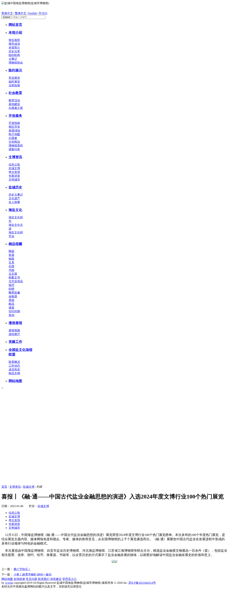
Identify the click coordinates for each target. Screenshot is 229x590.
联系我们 (43, 579)
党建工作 (15, 342)
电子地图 (14, 134)
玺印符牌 (14, 311)
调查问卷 (14, 149)
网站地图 (15, 381)
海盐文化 (15, 210)
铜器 (11, 258)
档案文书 (14, 277)
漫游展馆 (15, 323)
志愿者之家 (16, 107)
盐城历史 (15, 187)
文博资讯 (15, 157)
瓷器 (11, 254)
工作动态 (14, 365)
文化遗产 (14, 198)
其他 (11, 315)
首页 (4, 486)
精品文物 (14, 373)
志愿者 (13, 138)
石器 (11, 266)
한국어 (43, 13)
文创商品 (14, 141)
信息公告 (14, 164)
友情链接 (19, 579)
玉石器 (13, 273)
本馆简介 (14, 47)
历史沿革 (14, 51)
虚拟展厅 (14, 334)
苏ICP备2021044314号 (142, 582)
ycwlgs (9, 582)
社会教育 (15, 93)
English (32, 13)
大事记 (13, 58)
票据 (11, 300)
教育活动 (14, 100)
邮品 (11, 303)
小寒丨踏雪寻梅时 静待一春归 (33, 574)
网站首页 (15, 25)
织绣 (11, 288)
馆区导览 (14, 126)
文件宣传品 (16, 281)
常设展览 (14, 77)
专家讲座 (14, 175)
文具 (11, 262)
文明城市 (14, 179)
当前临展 (14, 85)
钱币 (11, 285)
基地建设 (14, 104)
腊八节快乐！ (22, 569)
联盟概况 (14, 361)
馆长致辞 (14, 40)
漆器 (11, 307)
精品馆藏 (15, 244)
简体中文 (7, 13)
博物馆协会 (16, 62)
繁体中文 (20, 13)
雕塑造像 (14, 292)
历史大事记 (16, 194)
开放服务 (15, 115)
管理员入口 (69, 579)
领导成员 (14, 43)
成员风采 (14, 369)
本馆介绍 (15, 32)
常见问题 (31, 579)
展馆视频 (14, 330)
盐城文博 (14, 168)
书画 (11, 270)
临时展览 (14, 81)
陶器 (11, 251)
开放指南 (14, 122)
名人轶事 (14, 202)
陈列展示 (15, 70)
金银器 (13, 296)
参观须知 (14, 130)
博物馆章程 (16, 145)
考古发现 (14, 172)
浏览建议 (56, 579)
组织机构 (14, 55)
